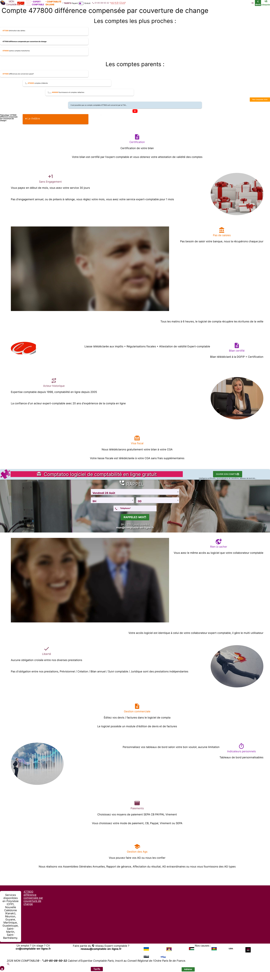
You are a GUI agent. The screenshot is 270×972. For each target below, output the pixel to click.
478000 (6, 51)
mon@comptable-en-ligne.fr (135, 527)
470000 (31, 83)
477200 (6, 31)
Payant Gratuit (81, 3)
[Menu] (252, 3)
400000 (55, 92)
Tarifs (96, 969)
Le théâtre (33, 118)
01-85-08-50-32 (56, 960)
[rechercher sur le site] (8, 964)
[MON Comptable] (2, 968)
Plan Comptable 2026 (259, 99)
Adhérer (188, 969)
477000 (6, 74)
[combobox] (135, 492)
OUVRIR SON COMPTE (226, 474)
